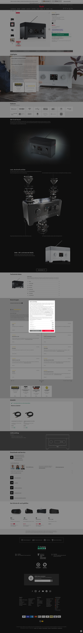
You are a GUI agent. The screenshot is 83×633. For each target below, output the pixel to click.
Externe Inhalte (32, 328)
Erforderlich (31, 320)
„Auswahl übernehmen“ (49, 314)
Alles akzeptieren (48, 330)
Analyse (31, 322)
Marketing (31, 324)
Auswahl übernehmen (35, 330)
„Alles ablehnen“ (44, 308)
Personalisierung (32, 326)
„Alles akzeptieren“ (47, 311)
